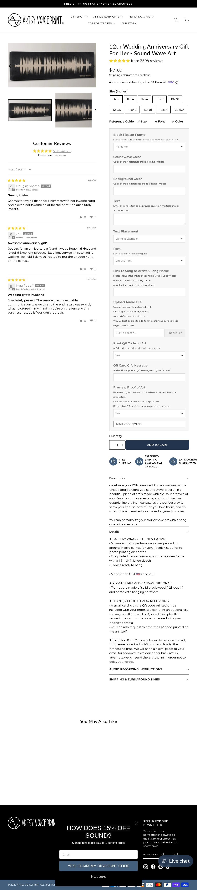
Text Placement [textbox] (125, 231)
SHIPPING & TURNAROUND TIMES (134, 679)
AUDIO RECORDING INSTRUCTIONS (135, 669)
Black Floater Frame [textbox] (146, 137)
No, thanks (98, 876)
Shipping (114, 75)
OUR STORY (128, 23)
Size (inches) (118, 91)
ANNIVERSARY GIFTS (106, 16)
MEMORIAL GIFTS (140, 16)
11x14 (130, 99)
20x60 (179, 110)
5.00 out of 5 (62, 151)
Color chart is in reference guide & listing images (139, 183)
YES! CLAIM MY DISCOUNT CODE (98, 866)
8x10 (116, 99)
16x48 (148, 110)
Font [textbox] (130, 251)
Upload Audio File (145, 313)
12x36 (117, 110)
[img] (16, 180)
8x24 (144, 99)
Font (161, 121)
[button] (81, 217)
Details (114, 531)
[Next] (92, 65)
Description (117, 478)
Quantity (115, 436)
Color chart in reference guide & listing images (138, 161)
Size (144, 121)
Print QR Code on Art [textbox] (136, 345)
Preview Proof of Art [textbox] (145, 397)
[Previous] (9, 65)
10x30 (175, 99)
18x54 (163, 110)
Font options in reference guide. (130, 253)
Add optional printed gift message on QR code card (141, 370)
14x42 (132, 110)
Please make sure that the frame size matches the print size (146, 139)
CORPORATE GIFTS (100, 23)
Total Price (129, 424)
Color (179, 121)
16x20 (159, 99)
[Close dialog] (137, 823)
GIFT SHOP (78, 16)
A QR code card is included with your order (136, 348)
